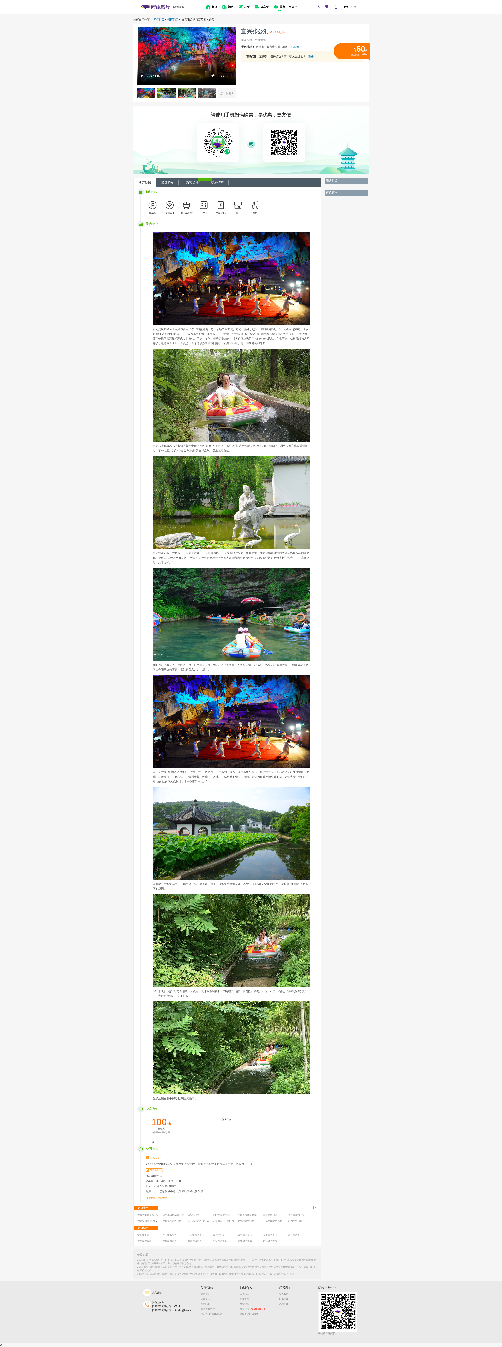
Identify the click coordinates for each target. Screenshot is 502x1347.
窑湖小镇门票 (295, 1220)
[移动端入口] (336, 7)
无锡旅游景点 (170, 1240)
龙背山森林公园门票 (223, 1220)
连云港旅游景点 (196, 1235)
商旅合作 (244, 1299)
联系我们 (283, 1294)
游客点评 (192, 182)
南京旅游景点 (220, 1235)
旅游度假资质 (208, 1309)
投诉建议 (283, 1299)
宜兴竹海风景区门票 (148, 1215)
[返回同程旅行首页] (155, 7)
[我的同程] (326, 7)
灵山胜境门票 (270, 1215)
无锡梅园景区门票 (172, 1220)
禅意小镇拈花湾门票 (173, 1215)
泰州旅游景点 (144, 1240)
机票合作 (252, 1309)
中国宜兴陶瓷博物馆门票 (251, 1215)
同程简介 (205, 1294)
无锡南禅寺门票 (246, 1220)
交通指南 (217, 182)
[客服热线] (320, 7)
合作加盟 (244, 1294)
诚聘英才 (283, 1304)
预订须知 (144, 182)
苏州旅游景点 (270, 1235)
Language (178, 6)
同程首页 (158, 19)
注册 (353, 7)
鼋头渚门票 (193, 1215)
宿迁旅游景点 (295, 1235)
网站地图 (205, 1304)
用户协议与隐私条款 (211, 1314)
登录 (346, 7)
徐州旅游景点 (195, 1240)
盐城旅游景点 (220, 1240)
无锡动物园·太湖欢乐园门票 (151, 1220)
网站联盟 (244, 1304)
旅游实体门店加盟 (249, 1314)
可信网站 (205, 1299)
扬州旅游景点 (245, 1240)
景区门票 (172, 19)
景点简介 (167, 182)
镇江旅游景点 (270, 1240)
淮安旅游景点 (170, 1235)
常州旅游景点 (144, 1235)
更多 (311, 56)
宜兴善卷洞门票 (296, 1215)
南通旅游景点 (245, 1235)
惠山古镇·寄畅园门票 (224, 1215)
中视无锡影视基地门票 (274, 1220)
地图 (296, 46)
